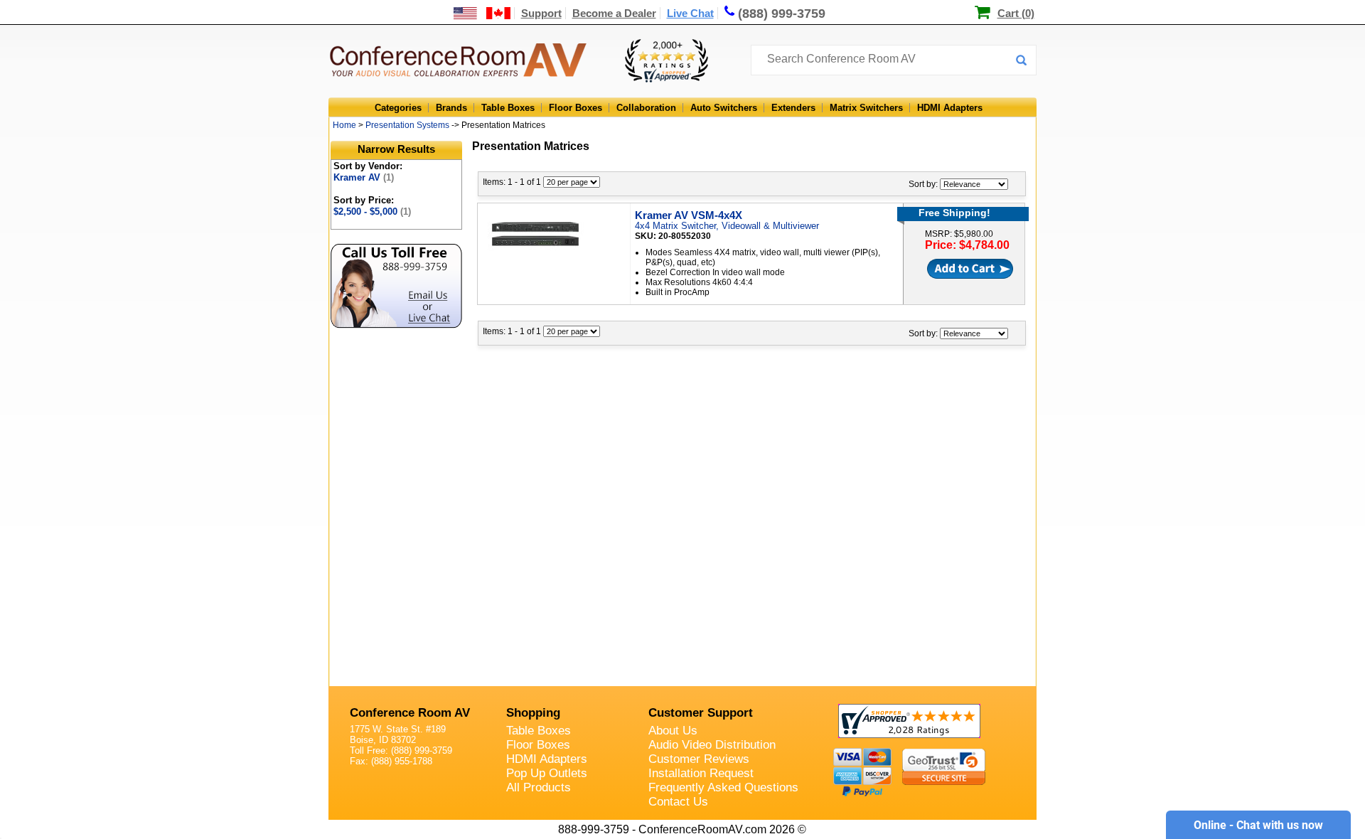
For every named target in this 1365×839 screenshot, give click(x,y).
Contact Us (678, 801)
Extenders (793, 107)
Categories (398, 107)
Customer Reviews (698, 759)
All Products (538, 787)
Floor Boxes (575, 107)
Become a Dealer (614, 13)
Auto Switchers (723, 107)
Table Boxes (508, 107)
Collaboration (646, 107)
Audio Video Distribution (712, 745)
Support (541, 13)
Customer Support (700, 713)
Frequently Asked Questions (723, 787)
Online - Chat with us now (1258, 825)
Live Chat (690, 13)
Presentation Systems (407, 125)
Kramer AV (363, 177)
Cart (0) (1015, 13)
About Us (672, 730)
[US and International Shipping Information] (482, 13)
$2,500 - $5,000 (372, 211)
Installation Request (701, 773)
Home (344, 125)
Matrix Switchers (866, 107)
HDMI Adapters (950, 107)
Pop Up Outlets (546, 773)
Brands (451, 107)
